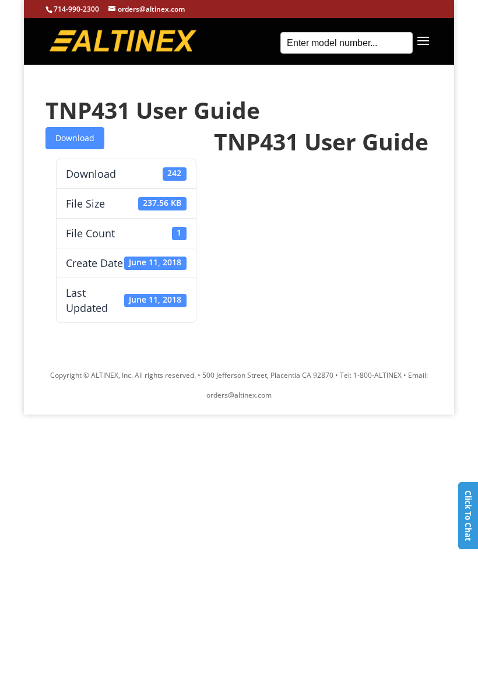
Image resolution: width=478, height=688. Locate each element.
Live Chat (468, 516)
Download (74, 137)
